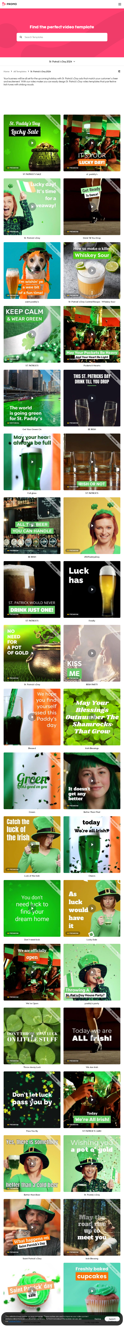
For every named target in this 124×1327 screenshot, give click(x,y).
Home (7, 71)
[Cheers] (92, 844)
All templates (19, 71)
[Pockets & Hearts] (92, 334)
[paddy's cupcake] (32, 1291)
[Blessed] (32, 717)
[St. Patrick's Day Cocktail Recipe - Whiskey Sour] (92, 270)
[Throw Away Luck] (32, 1036)
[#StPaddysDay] (92, 525)
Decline (98, 1319)
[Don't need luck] (32, 908)
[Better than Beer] (32, 1163)
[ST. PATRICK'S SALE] (32, 143)
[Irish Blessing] (92, 1227)
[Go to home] (10, 4)
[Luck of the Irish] (32, 844)
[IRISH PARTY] (92, 653)
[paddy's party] (92, 972)
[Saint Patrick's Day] (32, 1227)
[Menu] (120, 4)
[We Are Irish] (92, 1036)
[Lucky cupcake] (92, 1291)
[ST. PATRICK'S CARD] (92, 1099)
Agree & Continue (112, 1319)
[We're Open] (32, 972)
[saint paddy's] (32, 270)
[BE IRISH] (32, 525)
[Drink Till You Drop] (92, 206)
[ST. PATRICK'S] (32, 334)
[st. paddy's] (92, 143)
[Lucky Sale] (92, 908)
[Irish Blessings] (92, 717)
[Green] (32, 780)
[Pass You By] (32, 1099)
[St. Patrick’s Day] (32, 206)
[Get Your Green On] (32, 398)
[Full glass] (32, 462)
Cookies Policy (15, 1321)
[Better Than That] (92, 780)
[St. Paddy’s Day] (92, 1163)
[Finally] (92, 589)
